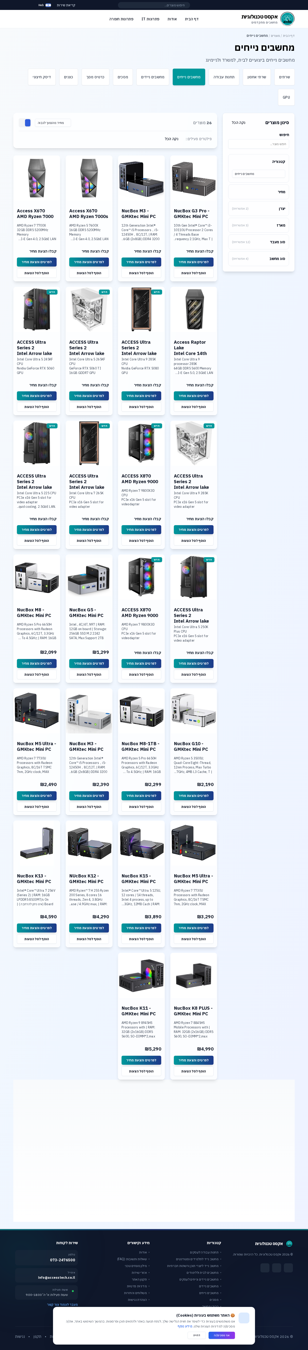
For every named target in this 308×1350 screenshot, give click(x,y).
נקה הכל (238, 122)
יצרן (258, 208)
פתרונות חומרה (121, 19)
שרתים (284, 77)
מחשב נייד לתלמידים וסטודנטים (197, 1259)
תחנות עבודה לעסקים (204, 1252)
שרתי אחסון (257, 77)
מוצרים (275, 36)
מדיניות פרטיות (137, 1286)
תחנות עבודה (224, 77)
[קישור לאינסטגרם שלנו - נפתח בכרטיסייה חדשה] (276, 1267)
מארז (258, 225)
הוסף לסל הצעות (193, 273)
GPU (286, 97)
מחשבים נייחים (188, 77)
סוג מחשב (258, 258)
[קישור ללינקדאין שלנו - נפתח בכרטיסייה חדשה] (264, 1267)
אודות (143, 1252)
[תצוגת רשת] (27, 122)
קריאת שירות (66, 5)
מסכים (123, 77)
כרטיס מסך (95, 77)
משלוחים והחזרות (135, 1293)
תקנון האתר (139, 1279)
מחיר (281, 192)
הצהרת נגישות (137, 1300)
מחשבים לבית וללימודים (202, 1273)
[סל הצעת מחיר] (29, 5)
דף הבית (289, 36)
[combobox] (258, 174)
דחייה (196, 1335)
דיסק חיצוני (42, 77)
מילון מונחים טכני (136, 1266)
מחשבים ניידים (152, 77)
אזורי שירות (139, 1273)
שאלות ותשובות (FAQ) (132, 1259)
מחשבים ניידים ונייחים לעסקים (198, 1279)
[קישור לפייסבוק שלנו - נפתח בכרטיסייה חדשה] (288, 1267)
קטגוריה (278, 161)
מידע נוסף (185, 1326)
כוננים (68, 77)
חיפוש (284, 134)
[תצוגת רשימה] (22, 122)
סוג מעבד (258, 242)
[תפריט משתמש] (17, 4)
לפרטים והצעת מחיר (194, 262)
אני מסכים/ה (222, 1335)
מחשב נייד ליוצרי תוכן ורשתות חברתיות (192, 1266)
